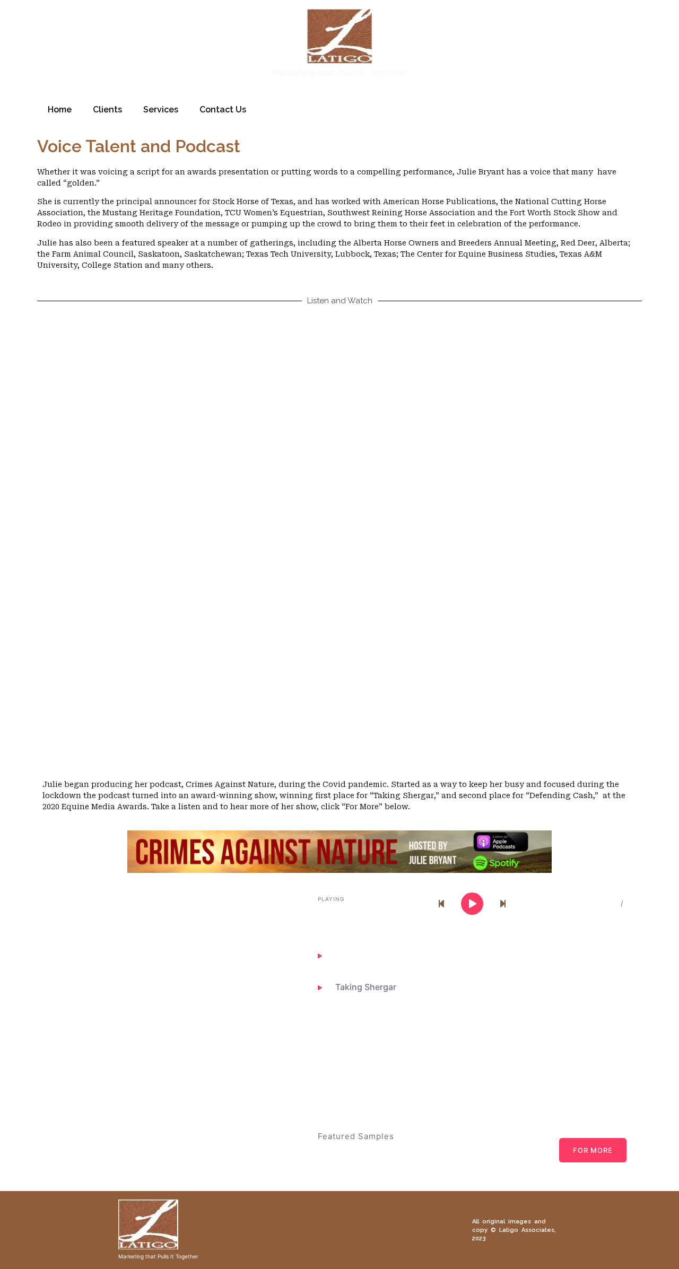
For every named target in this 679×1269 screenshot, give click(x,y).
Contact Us (222, 109)
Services (160, 109)
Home (60, 109)
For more (593, 1150)
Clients (107, 109)
